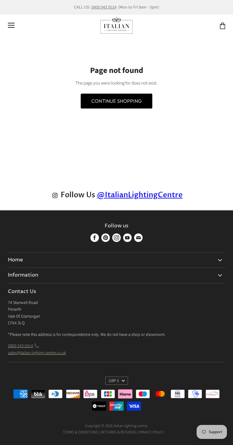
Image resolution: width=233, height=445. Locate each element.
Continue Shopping (116, 101)
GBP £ (114, 381)
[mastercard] (166, 432)
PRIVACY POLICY (151, 432)
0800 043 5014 (103, 7)
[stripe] (168, 432)
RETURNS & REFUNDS (118, 432)
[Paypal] (165, 432)
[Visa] (164, 432)
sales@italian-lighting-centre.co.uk (37, 353)
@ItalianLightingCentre (140, 195)
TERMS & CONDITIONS (80, 432)
